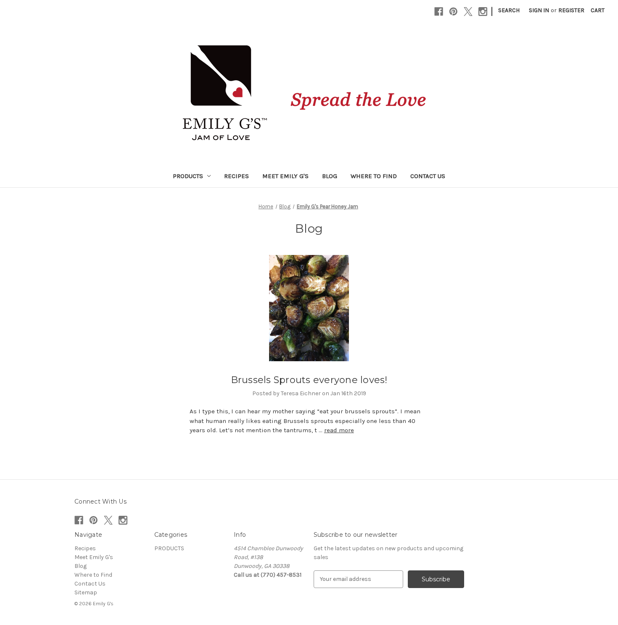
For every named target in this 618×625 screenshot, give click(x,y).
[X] (468, 11)
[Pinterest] (453, 11)
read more (339, 430)
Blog (329, 176)
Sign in (539, 10)
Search (509, 10)
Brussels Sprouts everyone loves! (309, 380)
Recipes (236, 176)
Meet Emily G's (285, 176)
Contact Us (427, 176)
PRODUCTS (188, 176)
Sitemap (85, 592)
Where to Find (374, 176)
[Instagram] (482, 11)
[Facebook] (438, 11)
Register (571, 10)
